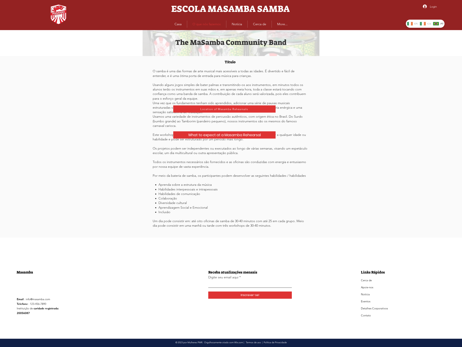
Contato (366, 315)
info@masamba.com (38, 299)
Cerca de (366, 280)
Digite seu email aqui (223, 277)
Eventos (365, 301)
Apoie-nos (367, 287)
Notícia (365, 294)
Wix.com (238, 342)
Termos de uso (253, 342)
